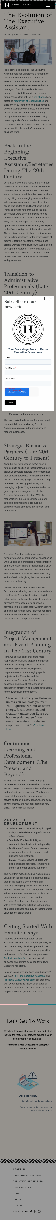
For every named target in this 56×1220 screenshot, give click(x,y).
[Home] (17, 5)
